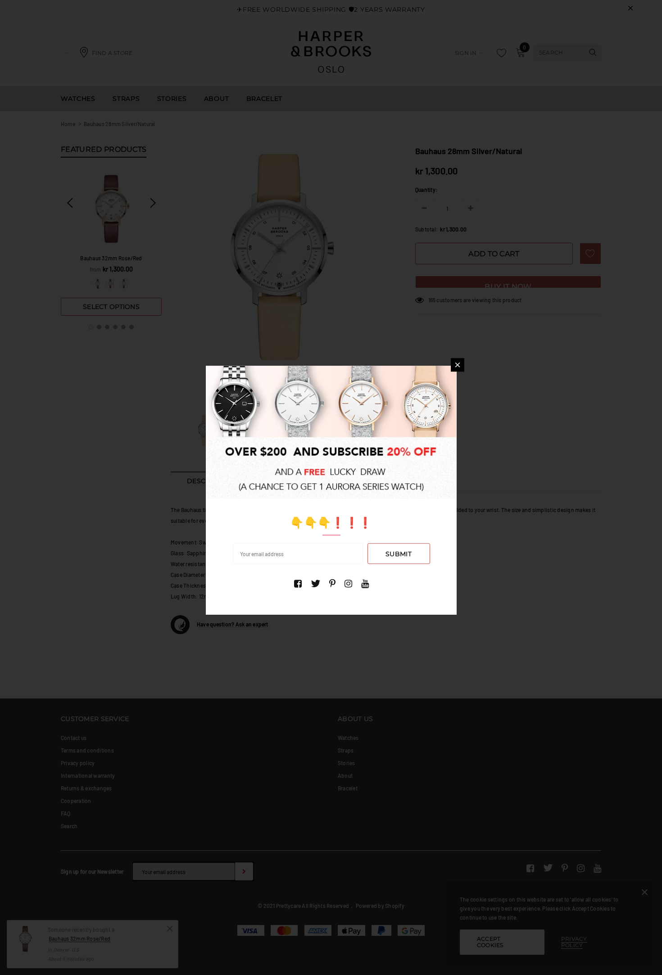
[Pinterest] (332, 584)
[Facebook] (298, 584)
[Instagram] (348, 584)
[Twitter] (315, 584)
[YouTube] (365, 584)
